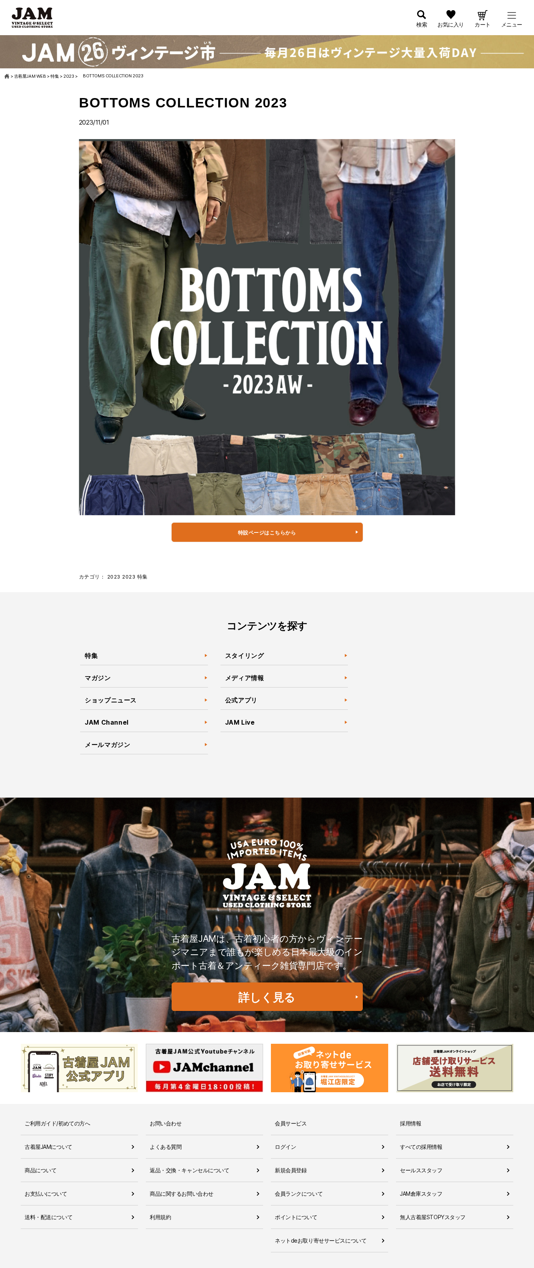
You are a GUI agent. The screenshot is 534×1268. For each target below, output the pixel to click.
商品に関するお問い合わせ (181, 1193)
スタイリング (244, 655)
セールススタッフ (421, 1170)
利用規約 (160, 1217)
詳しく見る (267, 997)
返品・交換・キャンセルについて (189, 1170)
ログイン (285, 1146)
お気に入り (450, 24)
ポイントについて (296, 1217)
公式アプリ (241, 700)
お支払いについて (46, 1193)
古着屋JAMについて (48, 1146)
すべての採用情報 (421, 1146)
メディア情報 (244, 678)
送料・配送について (48, 1217)
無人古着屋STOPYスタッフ (433, 1217)
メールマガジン (107, 744)
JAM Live (240, 722)
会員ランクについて (299, 1193)
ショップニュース (111, 700)
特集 (142, 577)
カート (483, 24)
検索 (421, 24)
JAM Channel (107, 722)
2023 (113, 577)
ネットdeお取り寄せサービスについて (320, 1240)
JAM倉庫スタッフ (421, 1193)
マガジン (99, 678)
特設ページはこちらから (267, 533)
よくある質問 (165, 1146)
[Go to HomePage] (7, 76)
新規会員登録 (290, 1170)
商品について (40, 1170)
